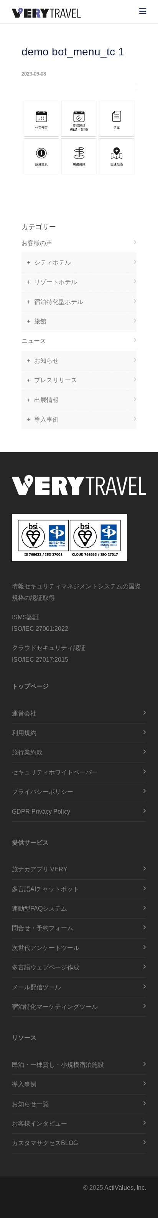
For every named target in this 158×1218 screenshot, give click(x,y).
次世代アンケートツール (45, 948)
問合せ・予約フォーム (42, 928)
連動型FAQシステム (39, 908)
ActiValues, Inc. (125, 1187)
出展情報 (46, 400)
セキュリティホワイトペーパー (55, 772)
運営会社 (24, 713)
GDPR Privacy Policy (41, 811)
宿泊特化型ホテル (58, 302)
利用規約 (24, 733)
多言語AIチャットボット (45, 889)
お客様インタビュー (39, 1123)
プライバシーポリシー (42, 791)
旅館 (40, 321)
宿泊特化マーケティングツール (55, 1006)
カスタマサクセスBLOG (45, 1143)
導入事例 (46, 419)
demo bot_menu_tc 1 (72, 52)
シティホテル (52, 262)
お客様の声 (36, 243)
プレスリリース (55, 380)
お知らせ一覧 (30, 1104)
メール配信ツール (36, 987)
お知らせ (46, 360)
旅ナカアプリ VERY (39, 869)
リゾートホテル (55, 282)
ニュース (33, 341)
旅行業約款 (27, 752)
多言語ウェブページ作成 (45, 967)
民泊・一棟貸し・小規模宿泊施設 (58, 1064)
